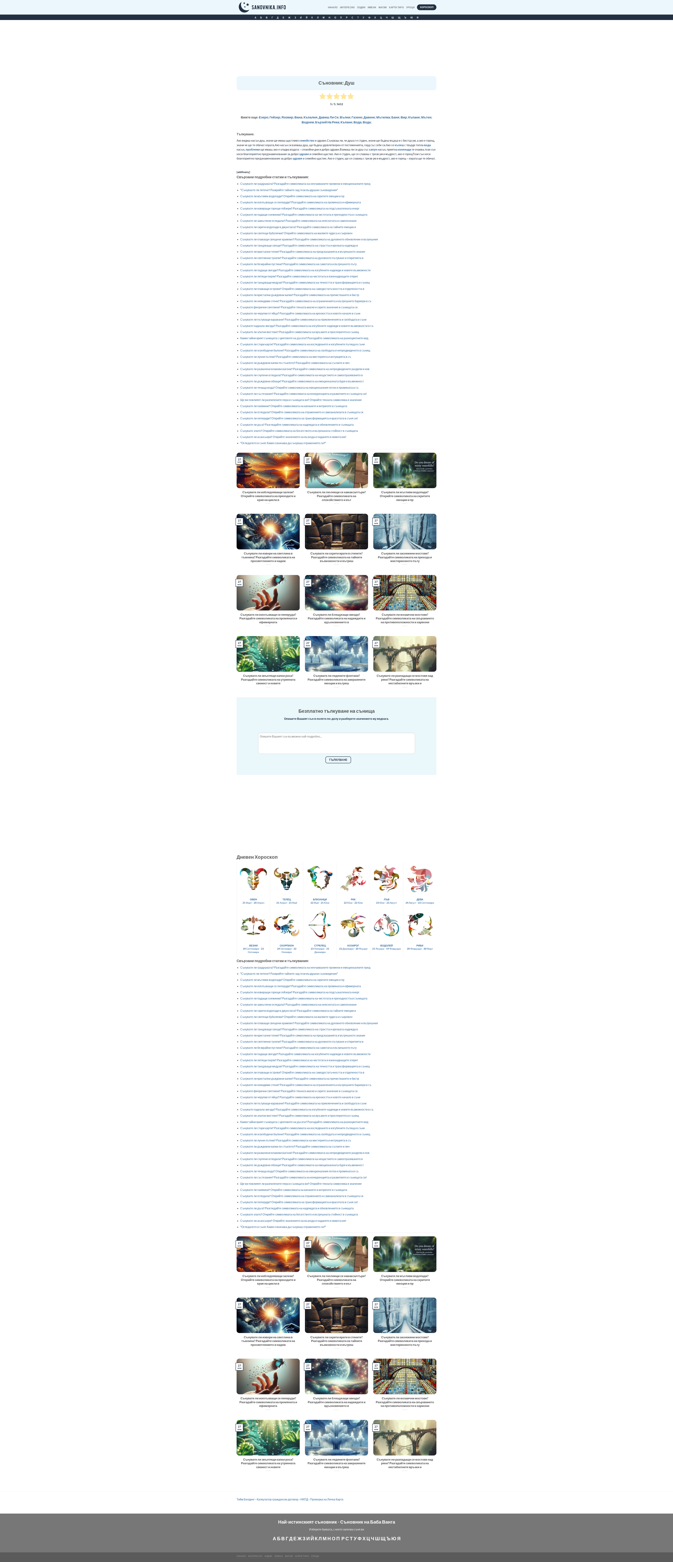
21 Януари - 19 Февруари (386, 947)
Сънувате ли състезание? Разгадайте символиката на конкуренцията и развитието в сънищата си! (303, 393)
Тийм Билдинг (246, 1499)
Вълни (345, 117)
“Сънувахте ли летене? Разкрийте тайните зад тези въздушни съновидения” (289, 190)
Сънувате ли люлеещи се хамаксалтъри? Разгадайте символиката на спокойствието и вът (336, 495)
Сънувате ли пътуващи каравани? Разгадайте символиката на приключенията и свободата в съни (303, 319)
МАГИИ (383, 7)
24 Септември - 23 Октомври (253, 948)
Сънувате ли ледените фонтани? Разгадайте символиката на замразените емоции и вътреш (336, 679)
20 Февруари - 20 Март (420, 947)
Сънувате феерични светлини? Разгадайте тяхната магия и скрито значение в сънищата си (299, 307)
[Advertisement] (336, 49)
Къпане (414, 117)
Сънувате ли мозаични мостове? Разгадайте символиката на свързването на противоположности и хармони (405, 618)
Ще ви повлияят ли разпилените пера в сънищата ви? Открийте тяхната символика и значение (301, 399)
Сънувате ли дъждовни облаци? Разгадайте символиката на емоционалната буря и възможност (302, 381)
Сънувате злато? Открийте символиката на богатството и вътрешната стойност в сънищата (299, 430)
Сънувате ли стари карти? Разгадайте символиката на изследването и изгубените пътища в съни (302, 344)
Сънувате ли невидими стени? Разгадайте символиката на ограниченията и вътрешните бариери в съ (305, 301)
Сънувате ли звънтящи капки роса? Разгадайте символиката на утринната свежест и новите (268, 679)
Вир (404, 117)
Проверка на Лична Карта (326, 1499)
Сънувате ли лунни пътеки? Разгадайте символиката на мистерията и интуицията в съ (295, 356)
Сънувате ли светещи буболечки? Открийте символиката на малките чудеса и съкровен (296, 233)
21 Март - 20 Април (253, 901)
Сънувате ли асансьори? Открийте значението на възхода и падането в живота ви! (293, 436)
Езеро (263, 117)
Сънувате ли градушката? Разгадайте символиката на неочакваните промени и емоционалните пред (305, 183)
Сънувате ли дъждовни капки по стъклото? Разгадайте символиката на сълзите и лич (294, 362)
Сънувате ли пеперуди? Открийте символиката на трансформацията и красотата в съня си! (299, 418)
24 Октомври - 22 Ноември (286, 948)
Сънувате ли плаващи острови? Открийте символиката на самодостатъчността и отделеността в (302, 288)
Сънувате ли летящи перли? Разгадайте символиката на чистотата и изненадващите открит (299, 276)
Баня (395, 117)
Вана (298, 117)
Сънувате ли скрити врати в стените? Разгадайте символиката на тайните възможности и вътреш (336, 557)
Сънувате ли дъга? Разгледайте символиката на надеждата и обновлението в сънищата (297, 424)
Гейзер (275, 117)
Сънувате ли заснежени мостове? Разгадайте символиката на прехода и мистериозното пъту (405, 557)
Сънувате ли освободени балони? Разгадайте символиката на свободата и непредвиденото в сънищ (305, 350)
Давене (369, 117)
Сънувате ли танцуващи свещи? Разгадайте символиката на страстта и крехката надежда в (299, 245)
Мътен (426, 117)
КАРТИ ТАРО (396, 7)
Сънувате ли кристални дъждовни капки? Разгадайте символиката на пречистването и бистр (299, 295)
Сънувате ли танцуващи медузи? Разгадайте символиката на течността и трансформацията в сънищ (305, 282)
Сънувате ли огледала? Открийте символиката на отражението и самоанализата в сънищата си (301, 412)
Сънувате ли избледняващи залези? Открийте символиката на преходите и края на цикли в (268, 495)
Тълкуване (338, 759)
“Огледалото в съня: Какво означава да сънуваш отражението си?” (283, 443)
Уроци (410, 7)
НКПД (304, 1499)
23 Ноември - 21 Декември (320, 948)
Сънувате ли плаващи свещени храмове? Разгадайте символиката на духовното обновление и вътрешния (309, 239)
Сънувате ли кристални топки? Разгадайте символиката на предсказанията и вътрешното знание (302, 251)
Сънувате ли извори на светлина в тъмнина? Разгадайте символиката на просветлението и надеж (268, 557)
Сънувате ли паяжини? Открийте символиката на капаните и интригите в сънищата (293, 406)
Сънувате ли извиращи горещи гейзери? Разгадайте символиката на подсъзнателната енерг (299, 208)
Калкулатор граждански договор (277, 1499)
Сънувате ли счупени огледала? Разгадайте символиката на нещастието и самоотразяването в (301, 375)
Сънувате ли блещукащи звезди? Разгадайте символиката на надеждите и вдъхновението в (336, 618)
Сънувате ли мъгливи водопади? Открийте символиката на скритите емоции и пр (292, 196)
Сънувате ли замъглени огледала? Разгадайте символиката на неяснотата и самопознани (298, 220)
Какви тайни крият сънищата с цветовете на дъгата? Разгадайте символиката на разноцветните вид (304, 338)
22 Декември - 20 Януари (353, 947)
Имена (372, 7)
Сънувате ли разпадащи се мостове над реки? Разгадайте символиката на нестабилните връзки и (405, 679)
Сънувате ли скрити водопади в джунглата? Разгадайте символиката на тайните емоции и (298, 227)
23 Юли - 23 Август (386, 901)
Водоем (308, 122)
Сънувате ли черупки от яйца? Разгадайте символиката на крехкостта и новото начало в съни (300, 313)
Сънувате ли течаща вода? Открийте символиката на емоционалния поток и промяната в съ (299, 387)
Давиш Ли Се (328, 117)
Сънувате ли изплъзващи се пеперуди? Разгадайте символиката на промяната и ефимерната (300, 202)
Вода (357, 122)
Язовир (287, 117)
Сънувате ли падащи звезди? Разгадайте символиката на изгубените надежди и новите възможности (305, 270)
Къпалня (310, 117)
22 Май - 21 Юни (320, 901)
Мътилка (383, 117)
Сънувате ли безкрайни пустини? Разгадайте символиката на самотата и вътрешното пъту (298, 264)
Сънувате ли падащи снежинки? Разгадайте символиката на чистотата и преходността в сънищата (303, 214)
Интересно (347, 7)
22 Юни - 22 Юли (353, 901)
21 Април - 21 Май (286, 901)
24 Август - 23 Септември (420, 901)
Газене (357, 117)
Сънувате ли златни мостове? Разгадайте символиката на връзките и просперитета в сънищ (299, 332)
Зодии (361, 7)
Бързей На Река (327, 122)
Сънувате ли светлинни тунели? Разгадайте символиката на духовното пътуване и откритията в (301, 258)
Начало (333, 7)
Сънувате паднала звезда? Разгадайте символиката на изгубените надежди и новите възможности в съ (306, 325)
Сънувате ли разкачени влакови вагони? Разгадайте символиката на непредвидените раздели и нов (304, 369)
